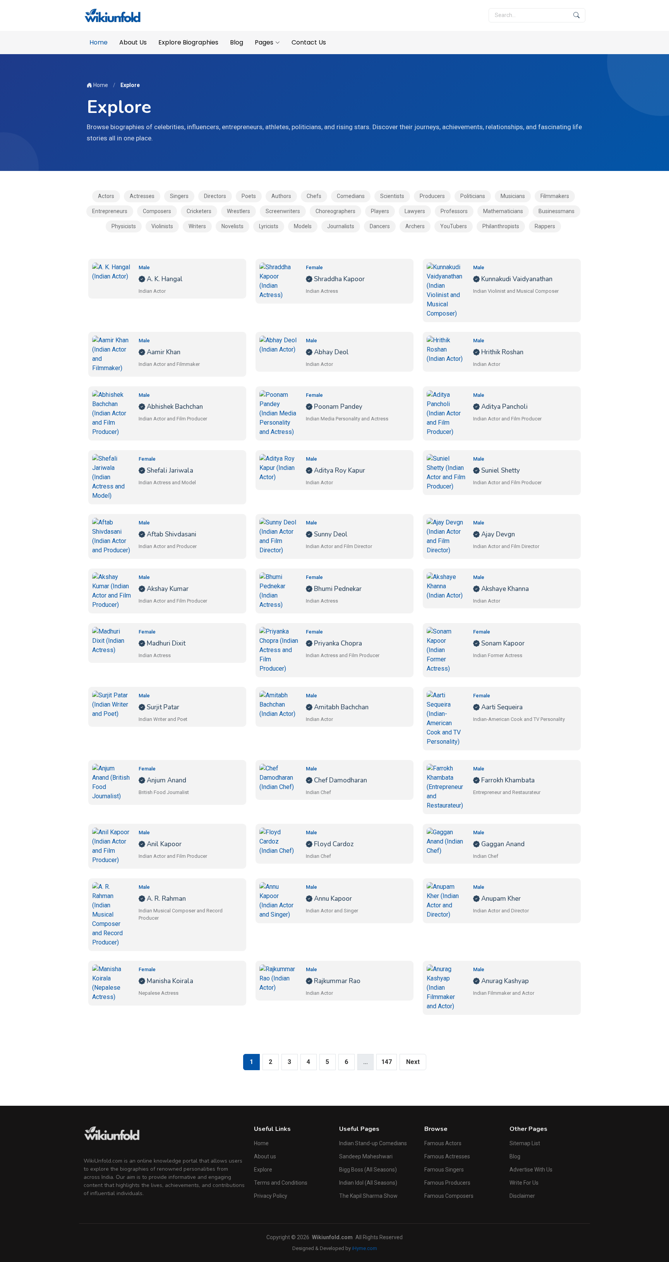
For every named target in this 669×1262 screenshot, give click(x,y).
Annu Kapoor (332, 898)
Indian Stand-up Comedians (373, 1143)
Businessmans (557, 211)
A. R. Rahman (165, 898)
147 (386, 1062)
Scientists (392, 196)
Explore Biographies (188, 42)
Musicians (513, 196)
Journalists (340, 226)
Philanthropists (500, 226)
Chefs (314, 196)
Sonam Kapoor (502, 643)
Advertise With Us (530, 1169)
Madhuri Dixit (165, 643)
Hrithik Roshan (501, 352)
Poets (249, 196)
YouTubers (453, 226)
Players (380, 211)
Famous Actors (442, 1143)
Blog (236, 42)
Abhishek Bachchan (174, 406)
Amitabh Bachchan (340, 707)
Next (413, 1062)
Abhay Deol (330, 352)
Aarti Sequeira (501, 707)
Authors (281, 196)
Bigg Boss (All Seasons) (368, 1169)
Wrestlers (238, 211)
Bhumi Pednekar (337, 588)
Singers (179, 196)
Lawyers (415, 211)
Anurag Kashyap (504, 981)
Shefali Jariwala (169, 470)
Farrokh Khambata (507, 780)
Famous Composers (448, 1196)
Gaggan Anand (502, 844)
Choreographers (335, 211)
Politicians (472, 196)
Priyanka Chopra (337, 643)
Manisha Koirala (169, 981)
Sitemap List (524, 1143)
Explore (263, 1169)
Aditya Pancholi (504, 406)
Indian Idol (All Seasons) (368, 1182)
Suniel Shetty (500, 470)
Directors (215, 196)
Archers (415, 226)
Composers (157, 211)
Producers (432, 196)
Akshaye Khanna (504, 588)
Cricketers (199, 211)
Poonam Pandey (337, 406)
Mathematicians (503, 211)
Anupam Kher (500, 898)
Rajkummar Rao (336, 981)
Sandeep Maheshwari (366, 1156)
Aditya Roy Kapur (338, 470)
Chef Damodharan (339, 780)
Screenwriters (283, 211)
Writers (197, 226)
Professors (454, 211)
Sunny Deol (330, 534)
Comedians (351, 196)
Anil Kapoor (163, 844)
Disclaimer (522, 1196)
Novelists (232, 226)
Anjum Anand (165, 780)
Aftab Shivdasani (170, 534)
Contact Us (309, 42)
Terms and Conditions (280, 1182)
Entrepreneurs (109, 211)
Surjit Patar (162, 707)
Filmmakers (554, 196)
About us (265, 1156)
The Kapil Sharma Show (368, 1196)
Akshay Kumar (167, 588)
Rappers (545, 226)
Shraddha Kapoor (338, 279)
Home (98, 42)
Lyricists (268, 226)
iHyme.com (364, 1248)
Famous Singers (444, 1169)
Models (303, 226)
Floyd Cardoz (332, 844)
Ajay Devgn (497, 534)
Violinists (162, 226)
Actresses (142, 196)
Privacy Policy (270, 1196)
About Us (133, 42)
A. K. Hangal (164, 279)
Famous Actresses (447, 1156)
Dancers (380, 226)
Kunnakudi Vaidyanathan (516, 279)
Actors (106, 196)
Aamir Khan (162, 352)
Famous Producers (447, 1182)
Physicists (124, 226)
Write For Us (524, 1182)
